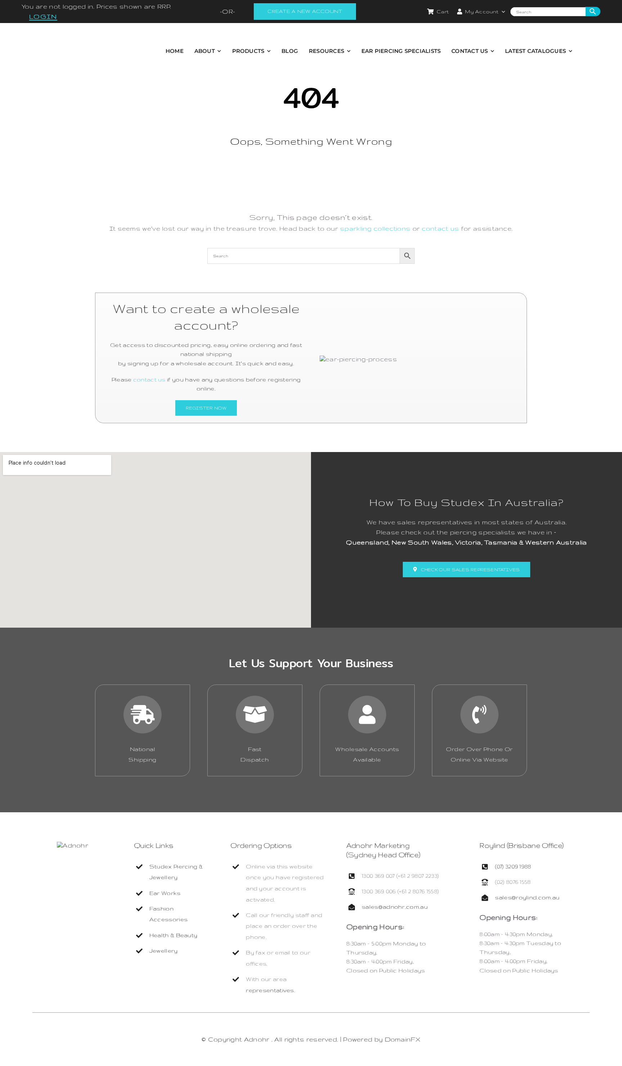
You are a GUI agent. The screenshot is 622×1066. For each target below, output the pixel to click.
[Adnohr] (72, 845)
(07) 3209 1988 (513, 866)
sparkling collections (375, 228)
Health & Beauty (173, 935)
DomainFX (402, 1039)
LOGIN (43, 16)
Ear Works (165, 893)
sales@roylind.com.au (527, 897)
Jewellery (163, 951)
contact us (440, 228)
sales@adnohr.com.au (395, 907)
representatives (270, 990)
